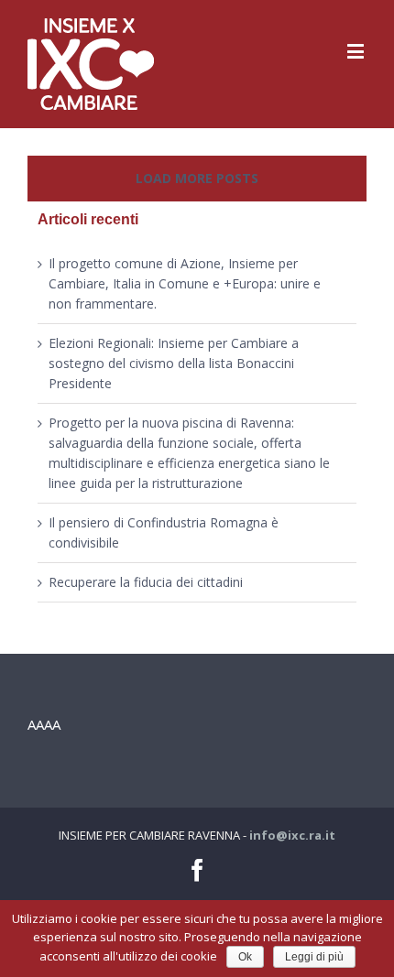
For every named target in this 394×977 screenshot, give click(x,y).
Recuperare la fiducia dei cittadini (146, 582)
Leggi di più (314, 956)
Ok (245, 956)
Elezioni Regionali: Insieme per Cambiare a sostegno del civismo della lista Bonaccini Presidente (174, 363)
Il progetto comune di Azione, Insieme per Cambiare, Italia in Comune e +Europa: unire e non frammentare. (185, 283)
